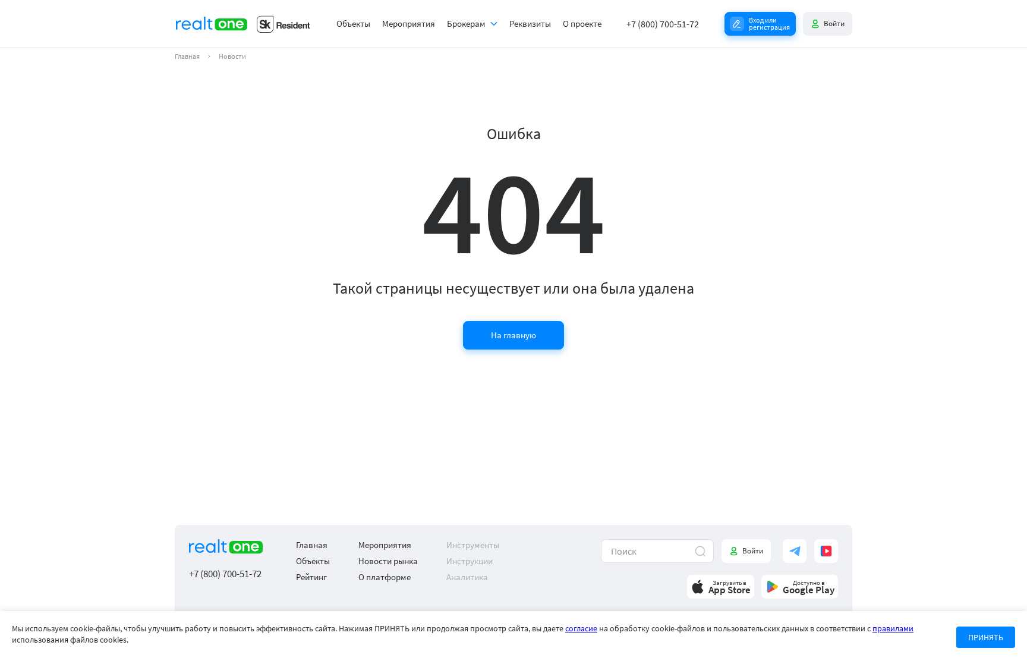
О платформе (384, 577)
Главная (187, 56)
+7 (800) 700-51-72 (662, 23)
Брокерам (466, 23)
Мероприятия (408, 23)
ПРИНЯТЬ (985, 637)
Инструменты (472, 544)
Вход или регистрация (769, 23)
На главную (513, 335)
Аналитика (467, 577)
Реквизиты (530, 23)
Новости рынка (388, 561)
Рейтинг (311, 577)
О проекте (582, 23)
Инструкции (469, 561)
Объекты (353, 23)
